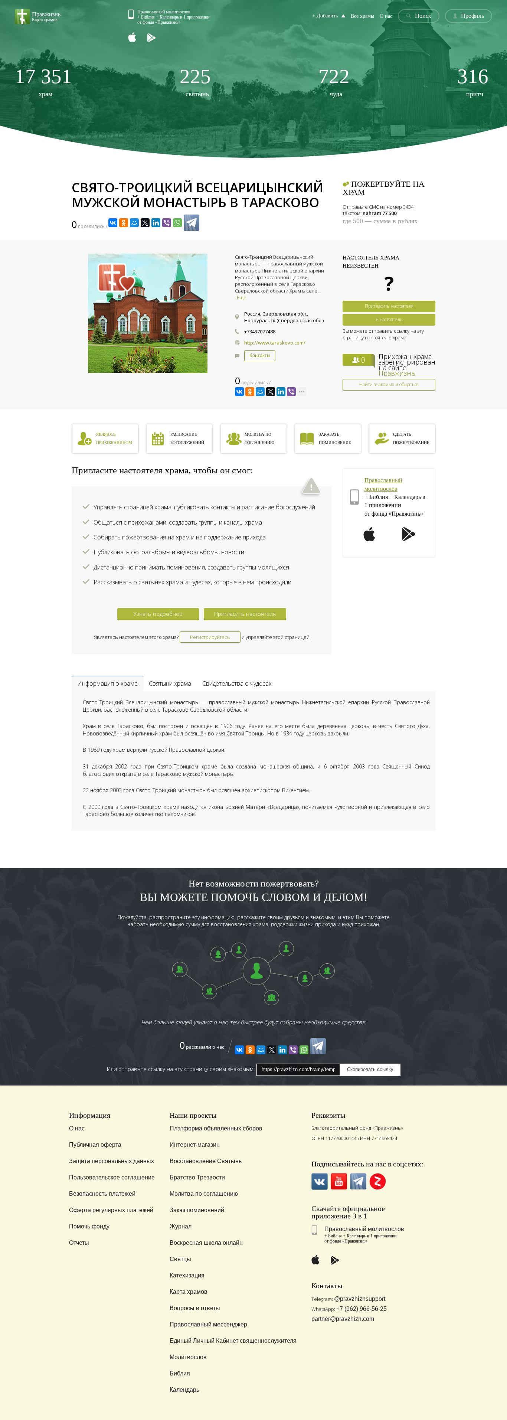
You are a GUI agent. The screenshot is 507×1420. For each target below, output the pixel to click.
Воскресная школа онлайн (206, 1243)
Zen (377, 1181)
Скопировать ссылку (370, 1069)
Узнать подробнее (158, 613)
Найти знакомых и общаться (389, 384)
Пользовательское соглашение (112, 1177)
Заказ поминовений (197, 1210)
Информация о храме (107, 683)
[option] (148, 313)
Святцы (180, 1259)
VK (319, 1181)
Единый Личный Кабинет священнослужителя (233, 1341)
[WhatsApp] (177, 222)
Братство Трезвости (197, 1177)
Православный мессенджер (208, 1324)
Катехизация (187, 1275)
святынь (195, 82)
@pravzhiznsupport (359, 1299)
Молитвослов (188, 1357)
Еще (241, 297)
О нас (386, 16)
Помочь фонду (89, 1226)
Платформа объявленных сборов (216, 1128)
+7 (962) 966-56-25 (361, 1309)
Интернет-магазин (195, 1145)
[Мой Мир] (134, 222)
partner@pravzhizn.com (342, 1319)
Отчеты (79, 1243)
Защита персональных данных (111, 1161)
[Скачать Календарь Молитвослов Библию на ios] (137, 38)
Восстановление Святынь (206, 1161)
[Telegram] (191, 223)
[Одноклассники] (123, 222)
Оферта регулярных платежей (111, 1210)
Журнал (181, 1226)
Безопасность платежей (102, 1194)
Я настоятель (389, 319)
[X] (145, 222)
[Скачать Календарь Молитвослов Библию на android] (157, 38)
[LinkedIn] (155, 222)
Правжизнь (397, 373)
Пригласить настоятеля (389, 306)
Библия (180, 1373)
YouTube (339, 1181)
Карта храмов (188, 1292)
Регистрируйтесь (210, 637)
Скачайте (326, 1208)
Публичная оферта (95, 1145)
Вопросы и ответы (195, 1308)
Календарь (184, 1390)
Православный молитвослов (364, 1229)
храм (43, 82)
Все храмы (362, 16)
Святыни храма (170, 683)
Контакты (259, 355)
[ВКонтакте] (112, 222)
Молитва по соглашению (204, 1194)
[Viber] (166, 222)
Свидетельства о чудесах (237, 683)
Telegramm (358, 1181)
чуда (334, 82)
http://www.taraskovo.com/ (274, 342)
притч (472, 82)
